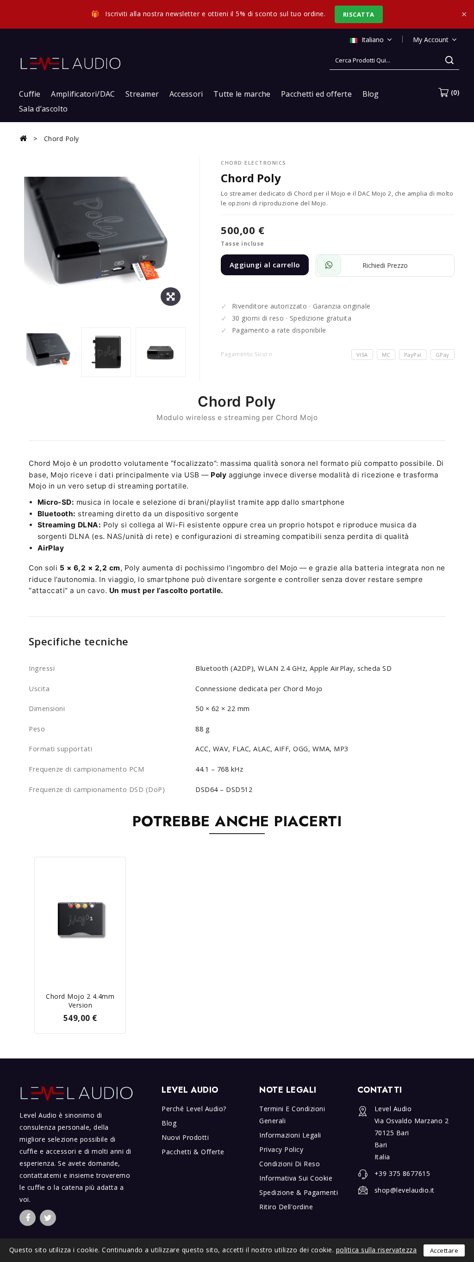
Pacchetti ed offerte (316, 94)
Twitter (48, 1218)
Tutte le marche (242, 94)
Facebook (27, 1218)
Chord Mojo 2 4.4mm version (80, 1001)
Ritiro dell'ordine (286, 1206)
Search (449, 60)
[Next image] (183, 353)
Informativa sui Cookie (295, 1178)
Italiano (373, 39)
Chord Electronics (254, 162)
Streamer (142, 94)
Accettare (444, 1250)
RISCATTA (358, 14)
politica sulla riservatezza (376, 1249)
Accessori (186, 94)
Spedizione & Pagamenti (298, 1192)
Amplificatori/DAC (83, 94)
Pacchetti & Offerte (193, 1151)
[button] (449, 92)
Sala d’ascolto (43, 109)
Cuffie (30, 94)
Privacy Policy (281, 1149)
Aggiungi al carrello (265, 264)
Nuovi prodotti (185, 1137)
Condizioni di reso (289, 1163)
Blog (370, 94)
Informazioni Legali (290, 1135)
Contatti (379, 1090)
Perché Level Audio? (194, 1108)
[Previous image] (28, 353)
